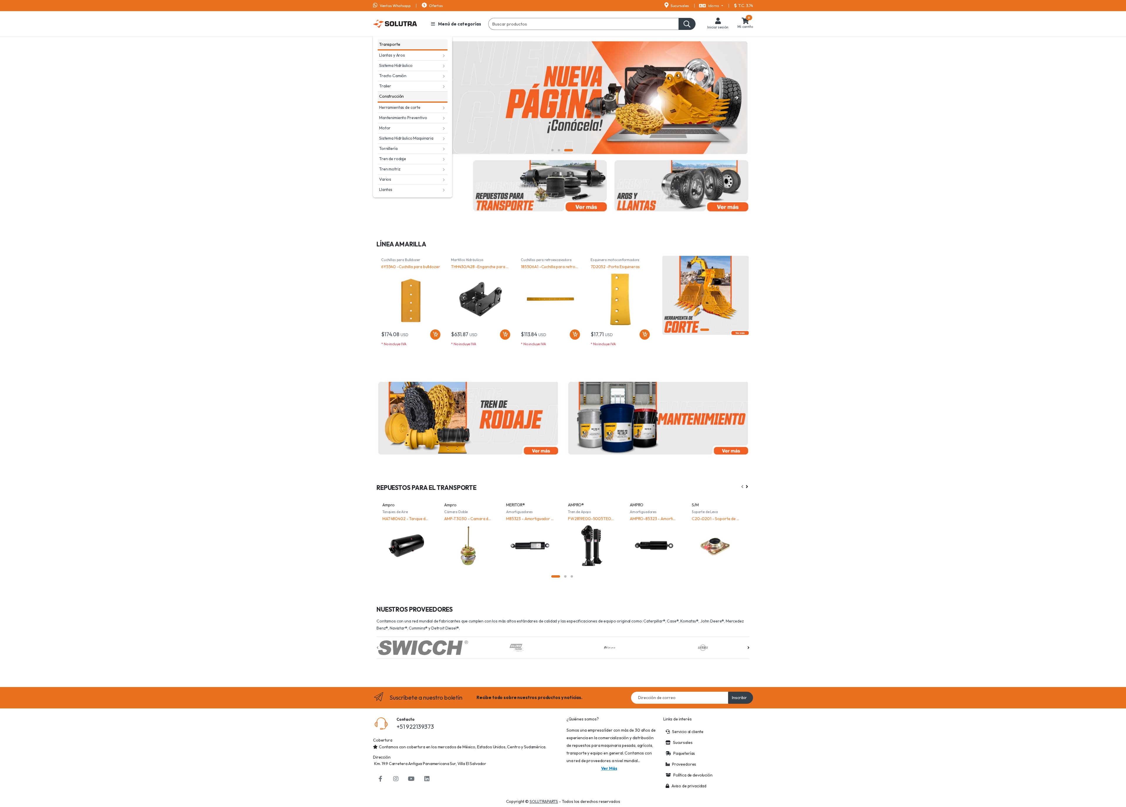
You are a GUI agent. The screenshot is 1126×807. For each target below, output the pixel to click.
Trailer (385, 86)
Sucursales (679, 5)
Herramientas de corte (399, 107)
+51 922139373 (415, 726)
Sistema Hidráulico (395, 65)
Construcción (391, 96)
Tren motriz (389, 169)
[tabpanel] (563, 97)
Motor (385, 128)
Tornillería (388, 148)
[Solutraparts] (395, 24)
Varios (385, 179)
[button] (711, 6)
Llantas (385, 189)
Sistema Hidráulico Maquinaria (406, 138)
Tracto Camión (392, 75)
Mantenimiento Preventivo (403, 117)
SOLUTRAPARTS (544, 801)
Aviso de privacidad (688, 786)
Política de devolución (693, 775)
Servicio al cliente (687, 731)
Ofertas (435, 5)
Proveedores (684, 764)
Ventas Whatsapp (395, 5)
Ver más (609, 768)
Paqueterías (684, 753)
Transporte (389, 44)
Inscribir (739, 697)
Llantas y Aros (392, 55)
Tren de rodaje (392, 158)
